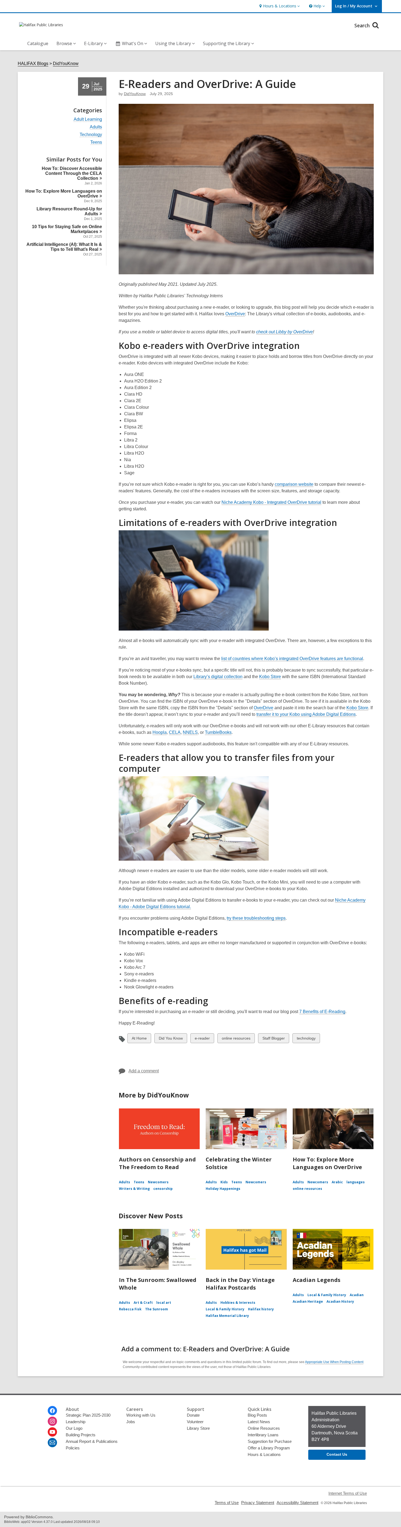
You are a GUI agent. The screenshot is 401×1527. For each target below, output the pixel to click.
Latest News (259, 1421)
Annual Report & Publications (92, 1441)
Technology (91, 134)
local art (163, 1302)
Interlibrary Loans (263, 1434)
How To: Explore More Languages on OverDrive (327, 1163)
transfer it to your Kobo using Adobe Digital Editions (306, 714)
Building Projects (80, 1434)
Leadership (75, 1421)
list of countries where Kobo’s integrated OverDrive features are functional (292, 658)
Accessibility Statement (297, 1502)
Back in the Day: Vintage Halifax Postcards (240, 1283)
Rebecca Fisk (130, 1309)
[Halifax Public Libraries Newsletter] (52, 1442)
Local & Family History (225, 1309)
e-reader (202, 1039)
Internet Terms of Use (347, 1493)
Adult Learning (88, 119)
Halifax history (261, 1309)
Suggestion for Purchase (270, 1441)
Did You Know (170, 1039)
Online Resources (264, 1428)
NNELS (190, 732)
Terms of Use (227, 1502)
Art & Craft (143, 1302)
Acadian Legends (316, 1280)
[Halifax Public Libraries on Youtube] (52, 1432)
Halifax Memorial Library (227, 1315)
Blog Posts (257, 1415)
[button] (278, 6)
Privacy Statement (257, 1502)
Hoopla (159, 732)
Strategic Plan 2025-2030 (88, 1415)
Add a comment (143, 1071)
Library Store (198, 1428)
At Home (139, 1039)
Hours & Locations (264, 1454)
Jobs (130, 1421)
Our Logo (74, 1428)
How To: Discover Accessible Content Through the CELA (72, 173)
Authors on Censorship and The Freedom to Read (157, 1163)
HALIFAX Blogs (33, 63)
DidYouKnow (66, 63)
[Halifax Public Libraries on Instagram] (52, 1421)
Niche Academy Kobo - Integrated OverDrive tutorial (271, 502)
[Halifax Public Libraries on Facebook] (52, 1410)
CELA (175, 732)
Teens (96, 142)
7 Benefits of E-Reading (322, 1011)
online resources (236, 1039)
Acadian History (340, 1301)
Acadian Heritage (308, 1301)
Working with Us (140, 1415)
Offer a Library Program (269, 1448)
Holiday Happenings (223, 1188)
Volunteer (195, 1421)
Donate (193, 1415)
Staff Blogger (273, 1039)
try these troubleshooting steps (256, 918)
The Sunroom (156, 1309)
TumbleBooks (218, 732)
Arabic (337, 1182)
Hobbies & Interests (237, 1302)
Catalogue (37, 43)
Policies (73, 1448)
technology (306, 1039)
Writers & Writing (134, 1188)
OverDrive (235, 313)
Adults (96, 127)
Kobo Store (270, 676)
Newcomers (158, 1182)
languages (355, 1182)
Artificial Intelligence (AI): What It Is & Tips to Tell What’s (64, 247)
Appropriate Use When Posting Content (334, 1362)
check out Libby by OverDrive (284, 331)
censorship (163, 1188)
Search (362, 25)
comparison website (294, 484)
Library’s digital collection (218, 676)
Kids (224, 1182)
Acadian (357, 1295)
